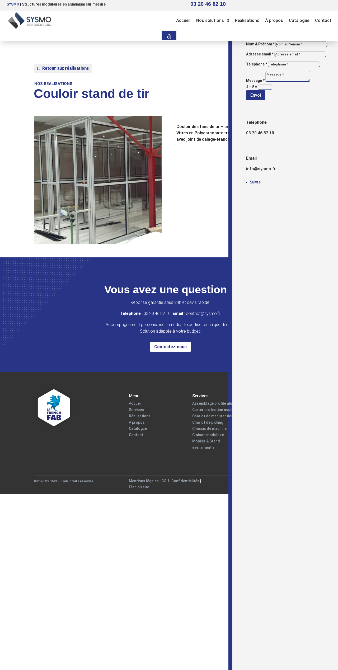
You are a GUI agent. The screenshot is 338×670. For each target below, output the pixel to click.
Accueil (183, 20)
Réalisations (247, 20)
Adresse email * (260, 54)
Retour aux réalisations (65, 68)
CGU (165, 481)
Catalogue (299, 20)
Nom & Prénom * (260, 44)
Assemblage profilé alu (212, 403)
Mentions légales (144, 481)
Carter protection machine (215, 410)
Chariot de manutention (212, 416)
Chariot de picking (207, 422)
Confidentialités (185, 481)
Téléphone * (256, 64)
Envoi (255, 95)
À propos (274, 20)
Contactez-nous (170, 346)
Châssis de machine (209, 428)
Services (136, 410)
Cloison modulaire (208, 435)
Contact (323, 20)
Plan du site (139, 487)
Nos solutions (210, 20)
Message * (255, 80)
